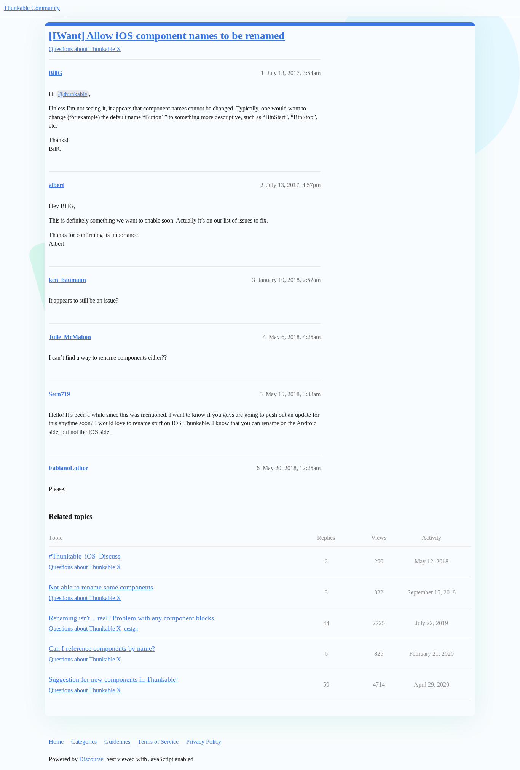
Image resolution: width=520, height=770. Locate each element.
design (131, 629)
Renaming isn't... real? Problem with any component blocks (131, 618)
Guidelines (117, 741)
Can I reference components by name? (102, 648)
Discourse (91, 759)
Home (56, 741)
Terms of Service (158, 741)
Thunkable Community (32, 8)
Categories (84, 741)
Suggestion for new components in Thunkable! (113, 679)
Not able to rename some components (101, 587)
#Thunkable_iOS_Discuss (84, 556)
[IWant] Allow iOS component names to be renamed (167, 36)
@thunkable (72, 94)
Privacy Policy (203, 741)
